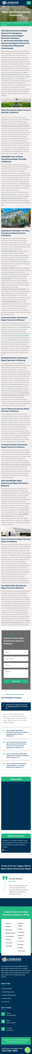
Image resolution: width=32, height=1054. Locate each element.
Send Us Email (11, 1022)
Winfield (20, 947)
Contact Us (6, 1001)
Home (3, 22)
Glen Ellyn (9, 946)
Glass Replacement (8, 992)
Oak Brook (21, 932)
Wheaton (20, 944)
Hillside (20, 929)
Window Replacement (9, 995)
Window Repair (7, 988)
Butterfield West (10, 933)
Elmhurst (9, 22)
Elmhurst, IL (10, 1030)
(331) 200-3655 (11, 1015)
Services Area (7, 998)
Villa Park (21, 941)
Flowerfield (9, 943)
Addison (8, 923)
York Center (21, 951)
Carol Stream (10, 936)
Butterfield (9, 930)
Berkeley (8, 926)
